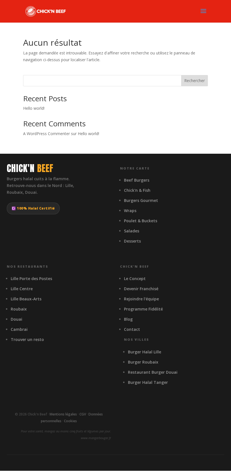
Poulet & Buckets (140, 220)
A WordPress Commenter (46, 133)
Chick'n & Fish (137, 190)
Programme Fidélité (143, 309)
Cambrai (19, 329)
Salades (131, 231)
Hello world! (34, 108)
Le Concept (135, 278)
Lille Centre (22, 288)
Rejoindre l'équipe (141, 298)
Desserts (132, 241)
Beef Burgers (136, 180)
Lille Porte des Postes (31, 278)
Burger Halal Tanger (148, 382)
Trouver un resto (27, 339)
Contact (132, 329)
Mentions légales (63, 414)
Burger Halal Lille (144, 352)
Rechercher (194, 80)
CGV (82, 414)
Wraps (130, 210)
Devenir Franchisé (141, 288)
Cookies (70, 421)
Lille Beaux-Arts (26, 298)
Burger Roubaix (143, 362)
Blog (128, 319)
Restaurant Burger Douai (152, 372)
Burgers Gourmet (141, 200)
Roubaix (19, 309)
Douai (16, 319)
